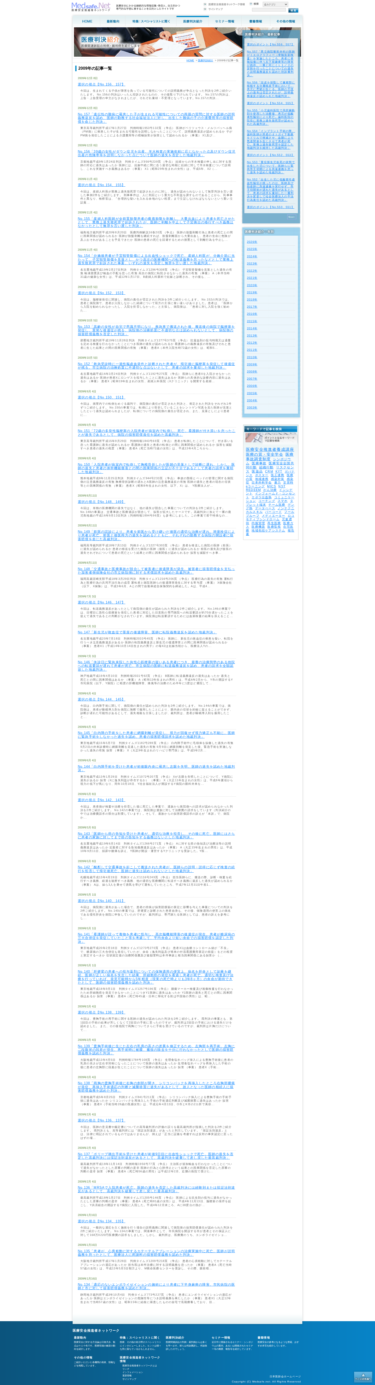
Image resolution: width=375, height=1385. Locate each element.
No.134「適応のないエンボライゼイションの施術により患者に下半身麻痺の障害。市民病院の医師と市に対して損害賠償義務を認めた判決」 (156, 1286)
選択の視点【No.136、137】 (101, 1120)
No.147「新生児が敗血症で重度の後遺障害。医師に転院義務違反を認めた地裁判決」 (147, 632)
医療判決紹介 (205, 60)
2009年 (252, 364)
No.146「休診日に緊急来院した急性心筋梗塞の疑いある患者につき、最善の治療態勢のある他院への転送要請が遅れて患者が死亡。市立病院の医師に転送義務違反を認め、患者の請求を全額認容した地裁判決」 (156, 665)
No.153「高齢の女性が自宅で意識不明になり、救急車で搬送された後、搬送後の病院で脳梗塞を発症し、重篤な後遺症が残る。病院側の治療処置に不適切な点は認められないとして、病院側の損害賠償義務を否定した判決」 (156, 330)
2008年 (252, 371)
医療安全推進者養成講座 (270, 449)
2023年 (252, 263)
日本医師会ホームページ (285, 1376)
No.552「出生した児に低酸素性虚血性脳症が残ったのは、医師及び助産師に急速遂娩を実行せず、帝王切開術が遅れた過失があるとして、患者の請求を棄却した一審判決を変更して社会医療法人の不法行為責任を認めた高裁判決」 (271, 189)
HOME (190, 60)
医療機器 (258, 526)
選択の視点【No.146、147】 (101, 602)
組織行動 (266, 467)
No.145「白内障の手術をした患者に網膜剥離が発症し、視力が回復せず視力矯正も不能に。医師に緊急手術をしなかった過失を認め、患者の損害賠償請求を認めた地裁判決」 (156, 734)
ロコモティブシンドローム (270, 517)
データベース (265, 508)
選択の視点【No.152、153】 (101, 293)
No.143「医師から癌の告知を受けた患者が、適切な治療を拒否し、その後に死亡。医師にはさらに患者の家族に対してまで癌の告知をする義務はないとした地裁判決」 (156, 835)
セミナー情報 (221, 1337)
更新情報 (127, 1375)
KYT (279, 471)
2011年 (252, 349)
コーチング (266, 501)
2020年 (252, 285)
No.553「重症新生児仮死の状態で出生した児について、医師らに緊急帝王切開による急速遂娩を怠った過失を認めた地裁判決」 (271, 167)
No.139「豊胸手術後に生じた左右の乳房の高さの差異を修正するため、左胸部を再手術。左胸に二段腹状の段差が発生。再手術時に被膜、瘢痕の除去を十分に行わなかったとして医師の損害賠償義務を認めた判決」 (156, 1049)
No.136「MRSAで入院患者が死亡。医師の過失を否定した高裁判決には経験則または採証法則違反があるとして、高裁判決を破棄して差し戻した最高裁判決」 (156, 1189)
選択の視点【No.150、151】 (101, 397)
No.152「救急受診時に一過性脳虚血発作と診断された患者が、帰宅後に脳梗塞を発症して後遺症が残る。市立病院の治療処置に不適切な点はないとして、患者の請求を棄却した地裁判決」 (156, 365)
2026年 (252, 241)
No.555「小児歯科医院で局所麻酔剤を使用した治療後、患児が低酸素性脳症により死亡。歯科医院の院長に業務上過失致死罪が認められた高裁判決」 (271, 117)
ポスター (262, 475)
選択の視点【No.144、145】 (101, 699)
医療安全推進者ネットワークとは (139, 1365)
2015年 (252, 321)
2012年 (252, 342)
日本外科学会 (262, 482)
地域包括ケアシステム (268, 530)
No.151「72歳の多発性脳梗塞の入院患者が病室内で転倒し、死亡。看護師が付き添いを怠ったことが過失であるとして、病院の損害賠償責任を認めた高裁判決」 (156, 432)
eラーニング (255, 486)
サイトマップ (129, 1379)
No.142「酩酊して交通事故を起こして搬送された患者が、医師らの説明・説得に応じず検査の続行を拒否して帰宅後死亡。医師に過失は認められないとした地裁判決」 (156, 869)
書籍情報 (264, 1337)
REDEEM (253, 490)
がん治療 (270, 490)
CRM (269, 471)
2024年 (252, 256)
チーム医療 (276, 505)
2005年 (252, 393)
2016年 (252, 313)
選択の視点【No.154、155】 (101, 185)
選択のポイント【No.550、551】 (270, 207)
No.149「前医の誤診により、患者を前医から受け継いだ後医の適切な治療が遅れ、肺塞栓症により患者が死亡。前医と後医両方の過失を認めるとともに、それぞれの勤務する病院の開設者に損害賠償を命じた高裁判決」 (156, 535)
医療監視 (274, 526)
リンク (125, 1369)
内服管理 (258, 523)
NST (281, 486)
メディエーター (273, 515)
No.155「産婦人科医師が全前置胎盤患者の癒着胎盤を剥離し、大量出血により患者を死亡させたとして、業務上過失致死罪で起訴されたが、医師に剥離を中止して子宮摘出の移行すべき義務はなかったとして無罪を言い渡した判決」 (156, 222)
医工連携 (277, 475)
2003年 (252, 407)
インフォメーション (132, 1372)
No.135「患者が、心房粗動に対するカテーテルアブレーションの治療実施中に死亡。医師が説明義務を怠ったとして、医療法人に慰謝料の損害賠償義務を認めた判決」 (156, 1253)
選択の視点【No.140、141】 (101, 901)
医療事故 (259, 463)
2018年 (252, 299)
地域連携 (262, 479)
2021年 (252, 277)
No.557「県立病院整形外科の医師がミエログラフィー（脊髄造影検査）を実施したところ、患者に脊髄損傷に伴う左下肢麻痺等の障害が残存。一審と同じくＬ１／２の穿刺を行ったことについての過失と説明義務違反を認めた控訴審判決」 (271, 63)
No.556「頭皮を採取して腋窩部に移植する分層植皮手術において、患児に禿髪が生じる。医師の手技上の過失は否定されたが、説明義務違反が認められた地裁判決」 (271, 89)
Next (292, 217)
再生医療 (274, 523)
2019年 (252, 292)
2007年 (252, 378)
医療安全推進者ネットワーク (96, 1330)
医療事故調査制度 (270, 456)
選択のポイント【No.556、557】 (270, 44)
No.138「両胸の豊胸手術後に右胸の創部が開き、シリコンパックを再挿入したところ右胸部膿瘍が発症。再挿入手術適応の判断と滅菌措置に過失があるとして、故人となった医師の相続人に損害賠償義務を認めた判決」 (156, 1086)
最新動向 (80, 1337)
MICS (271, 486)
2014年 (252, 328)
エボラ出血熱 (262, 497)
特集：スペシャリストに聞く (140, 1337)
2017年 (252, 306)
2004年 (252, 400)
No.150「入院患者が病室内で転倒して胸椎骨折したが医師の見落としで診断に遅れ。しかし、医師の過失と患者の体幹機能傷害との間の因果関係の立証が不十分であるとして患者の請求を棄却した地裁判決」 (156, 468)
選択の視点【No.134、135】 (101, 1221)
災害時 (288, 482)
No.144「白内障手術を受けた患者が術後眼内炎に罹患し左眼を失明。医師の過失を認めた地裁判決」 (156, 768)
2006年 (252, 385)
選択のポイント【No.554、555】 (270, 103)
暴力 (277, 482)
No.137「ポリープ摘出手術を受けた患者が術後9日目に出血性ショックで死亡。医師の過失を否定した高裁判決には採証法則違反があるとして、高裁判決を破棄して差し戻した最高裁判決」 (155, 1156)
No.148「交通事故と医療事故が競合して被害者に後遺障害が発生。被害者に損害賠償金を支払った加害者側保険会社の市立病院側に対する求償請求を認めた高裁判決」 (156, 570)
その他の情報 (83, 1357)
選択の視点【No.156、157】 (101, 84)
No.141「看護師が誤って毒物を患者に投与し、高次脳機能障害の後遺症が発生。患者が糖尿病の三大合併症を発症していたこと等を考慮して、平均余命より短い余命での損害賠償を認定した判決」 (156, 938)
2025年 (252, 248)
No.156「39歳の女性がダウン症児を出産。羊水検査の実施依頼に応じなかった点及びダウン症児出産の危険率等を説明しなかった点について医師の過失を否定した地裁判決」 (156, 153)
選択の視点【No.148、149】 (101, 502)
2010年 (252, 357)
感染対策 (277, 479)
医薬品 (257, 471)
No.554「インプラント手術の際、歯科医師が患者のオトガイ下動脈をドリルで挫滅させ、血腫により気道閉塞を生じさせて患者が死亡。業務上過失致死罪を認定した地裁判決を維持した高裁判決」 (271, 139)
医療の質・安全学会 (264, 454)
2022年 (252, 270)
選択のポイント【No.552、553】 (270, 154)
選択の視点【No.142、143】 (101, 800)
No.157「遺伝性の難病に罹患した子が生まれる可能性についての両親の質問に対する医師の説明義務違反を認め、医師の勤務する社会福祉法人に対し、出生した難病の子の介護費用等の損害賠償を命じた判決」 (156, 118)
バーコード (273, 512)
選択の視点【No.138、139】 (101, 1012)
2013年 (252, 335)
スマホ (283, 501)
